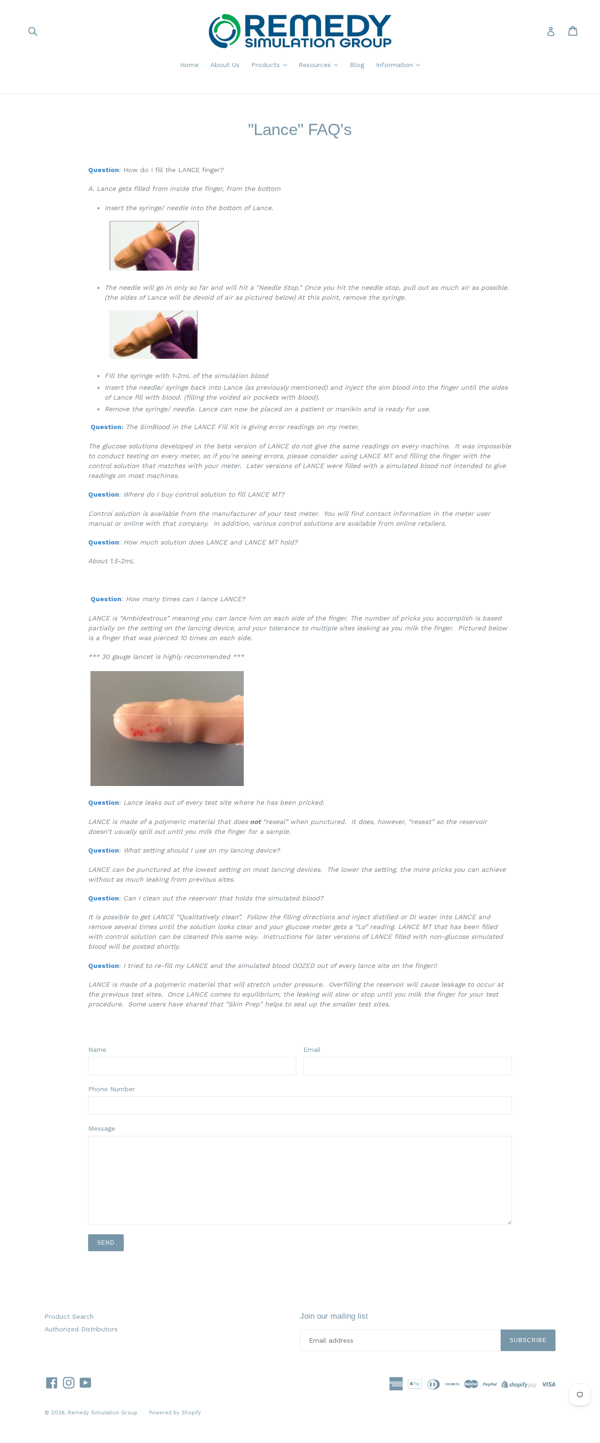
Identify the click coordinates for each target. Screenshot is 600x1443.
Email (312, 1049)
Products (266, 64)
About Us (225, 64)
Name (97, 1049)
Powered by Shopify (175, 1413)
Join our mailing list (334, 1316)
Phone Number (111, 1089)
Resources (316, 64)
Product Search (69, 1316)
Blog (357, 64)
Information (395, 64)
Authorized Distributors (81, 1329)
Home (189, 64)
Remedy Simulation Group (102, 1413)
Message (101, 1128)
